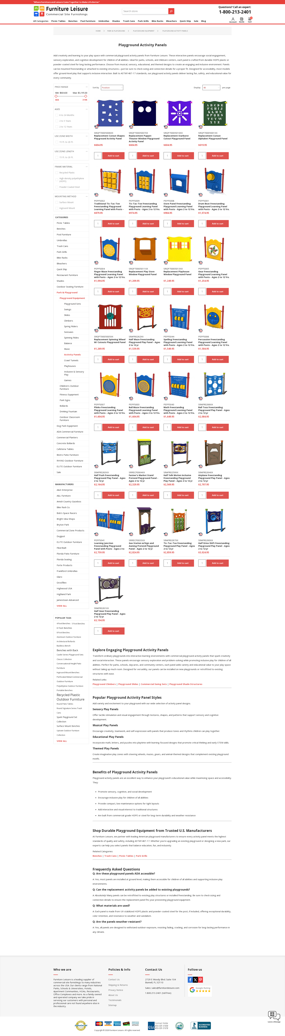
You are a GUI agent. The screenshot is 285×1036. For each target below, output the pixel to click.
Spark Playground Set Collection (67, 719)
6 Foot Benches (64, 628)
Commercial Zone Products (70, 530)
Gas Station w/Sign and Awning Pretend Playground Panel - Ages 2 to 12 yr (144, 546)
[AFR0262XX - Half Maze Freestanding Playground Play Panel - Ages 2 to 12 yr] (145, 317)
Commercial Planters (67, 437)
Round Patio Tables (65, 704)
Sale (59, 472)
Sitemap (112, 1005)
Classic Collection (64, 659)
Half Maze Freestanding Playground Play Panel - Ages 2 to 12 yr (144, 342)
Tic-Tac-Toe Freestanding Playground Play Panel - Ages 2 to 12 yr (179, 546)
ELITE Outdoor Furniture (69, 466)
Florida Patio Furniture (68, 553)
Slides (67, 314)
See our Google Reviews (199, 991)
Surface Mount (66, 202)
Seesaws (68, 331)
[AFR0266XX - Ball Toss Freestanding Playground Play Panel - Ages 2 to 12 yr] (214, 385)
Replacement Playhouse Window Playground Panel (177, 273)
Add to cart (113, 156)
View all (62, 605)
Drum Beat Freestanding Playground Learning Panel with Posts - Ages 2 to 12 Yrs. (213, 206)
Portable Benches (65, 690)
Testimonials (114, 1000)
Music (67, 348)
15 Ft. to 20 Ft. (66, 142)
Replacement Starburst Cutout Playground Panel (177, 137)
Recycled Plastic (67, 172)
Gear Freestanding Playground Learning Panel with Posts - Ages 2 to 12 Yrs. (213, 274)
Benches (61, 228)
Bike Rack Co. (63, 507)
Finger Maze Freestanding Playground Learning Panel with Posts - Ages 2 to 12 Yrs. (109, 274)
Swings (67, 309)
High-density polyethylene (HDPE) (71, 180)
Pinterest (200, 980)
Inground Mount (67, 208)
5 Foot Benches (78, 623)
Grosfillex (61, 582)
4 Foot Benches (63, 623)
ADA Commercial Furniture (70, 431)
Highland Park (64, 594)
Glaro (59, 576)
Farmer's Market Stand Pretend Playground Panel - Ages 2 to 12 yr (143, 478)
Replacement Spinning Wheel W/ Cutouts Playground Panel (110, 341)
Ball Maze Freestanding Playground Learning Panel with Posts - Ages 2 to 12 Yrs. (144, 410)
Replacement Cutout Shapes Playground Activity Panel (109, 137)
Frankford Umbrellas (67, 570)
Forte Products (64, 565)
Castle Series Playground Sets (70, 654)
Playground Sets (72, 303)
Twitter (195, 980)
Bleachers (62, 263)
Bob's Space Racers (67, 513)
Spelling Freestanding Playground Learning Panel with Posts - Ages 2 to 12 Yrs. (179, 342)
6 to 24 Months (66, 115)
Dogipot (61, 536)
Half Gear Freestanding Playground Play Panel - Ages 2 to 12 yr (109, 614)
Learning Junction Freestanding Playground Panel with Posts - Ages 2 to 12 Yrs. (109, 547)
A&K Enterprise (65, 489)
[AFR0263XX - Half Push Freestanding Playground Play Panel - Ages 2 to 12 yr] (110, 453)
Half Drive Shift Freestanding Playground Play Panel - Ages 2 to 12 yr (214, 546)
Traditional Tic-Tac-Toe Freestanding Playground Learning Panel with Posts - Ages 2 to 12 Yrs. (109, 207)
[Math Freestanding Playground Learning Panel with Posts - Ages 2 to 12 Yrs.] (179, 385)
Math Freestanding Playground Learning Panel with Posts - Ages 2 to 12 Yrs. (179, 410)
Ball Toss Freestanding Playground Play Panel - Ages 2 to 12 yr (214, 410)
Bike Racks (62, 257)
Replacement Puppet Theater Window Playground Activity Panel (144, 138)
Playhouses (70, 365)
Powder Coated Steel (69, 187)
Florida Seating (64, 559)
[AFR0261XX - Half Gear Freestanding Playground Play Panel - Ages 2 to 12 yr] (110, 588)
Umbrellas (62, 240)
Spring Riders (71, 326)
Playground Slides (128, 684)
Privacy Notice (115, 989)
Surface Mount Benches (68, 726)
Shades (60, 280)
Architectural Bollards (66, 641)
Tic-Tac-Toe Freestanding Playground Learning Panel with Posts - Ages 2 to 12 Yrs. (144, 206)
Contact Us (114, 979)
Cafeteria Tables (65, 449)
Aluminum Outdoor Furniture (69, 637)
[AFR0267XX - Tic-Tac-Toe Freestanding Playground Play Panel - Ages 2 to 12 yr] (179, 520)
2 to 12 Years (65, 126)
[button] (274, 1022)
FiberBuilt (61, 547)
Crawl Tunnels (71, 360)
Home (98, 31)
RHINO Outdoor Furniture (70, 460)
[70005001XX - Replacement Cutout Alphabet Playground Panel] (214, 113)
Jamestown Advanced (68, 599)
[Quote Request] (241, 20)
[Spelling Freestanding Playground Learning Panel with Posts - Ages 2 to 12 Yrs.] (179, 317)
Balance (68, 343)
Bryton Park (63, 524)
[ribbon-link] (96, 127)
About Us (113, 995)
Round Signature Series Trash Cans (69, 710)
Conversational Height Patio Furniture (69, 665)
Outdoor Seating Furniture (70, 286)
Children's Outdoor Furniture (69, 387)
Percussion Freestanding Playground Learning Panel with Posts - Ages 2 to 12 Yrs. (213, 342)
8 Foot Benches (63, 632)
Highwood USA (64, 588)
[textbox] (145, 11)
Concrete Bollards (66, 443)
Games (67, 380)
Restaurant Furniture (67, 275)
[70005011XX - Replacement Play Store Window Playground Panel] (145, 249)
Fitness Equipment (69, 394)
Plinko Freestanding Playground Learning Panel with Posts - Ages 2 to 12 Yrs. (109, 410)
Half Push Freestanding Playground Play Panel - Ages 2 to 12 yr (109, 478)
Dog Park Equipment (67, 425)
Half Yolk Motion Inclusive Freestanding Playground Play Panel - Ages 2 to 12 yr (178, 478)
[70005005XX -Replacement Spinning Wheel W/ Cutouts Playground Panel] (110, 317)
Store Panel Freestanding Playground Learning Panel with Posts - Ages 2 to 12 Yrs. (179, 206)
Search (171, 11)
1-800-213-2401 (235, 12)
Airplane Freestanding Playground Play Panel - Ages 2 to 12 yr (214, 478)
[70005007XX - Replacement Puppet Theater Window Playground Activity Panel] (145, 113)
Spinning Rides (71, 337)
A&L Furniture (64, 495)
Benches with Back (67, 650)
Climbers (68, 320)
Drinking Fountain (68, 411)
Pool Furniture (64, 234)
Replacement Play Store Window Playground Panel (143, 273)
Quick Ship (62, 269)
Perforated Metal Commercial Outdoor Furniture (70, 679)
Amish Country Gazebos (69, 501)
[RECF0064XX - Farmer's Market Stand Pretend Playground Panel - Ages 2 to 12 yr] (145, 453)
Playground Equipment (72, 298)
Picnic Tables (126, 855)
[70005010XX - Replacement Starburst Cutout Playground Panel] (179, 113)
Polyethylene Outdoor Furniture (70, 686)
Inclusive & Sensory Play (74, 373)
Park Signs (65, 400)
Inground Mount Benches (68, 672)
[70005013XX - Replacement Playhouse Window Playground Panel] (179, 249)
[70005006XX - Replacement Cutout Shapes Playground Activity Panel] (110, 113)
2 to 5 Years (65, 120)
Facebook (190, 980)
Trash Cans (62, 246)
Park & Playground (67, 292)
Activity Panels (72, 354)
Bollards (64, 405)
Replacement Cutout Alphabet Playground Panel (212, 137)
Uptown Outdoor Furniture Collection (68, 732)
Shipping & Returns (118, 984)
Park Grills (141, 855)
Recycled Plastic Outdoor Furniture (70, 697)
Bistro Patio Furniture (68, 454)
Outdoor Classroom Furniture (70, 419)
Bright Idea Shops (66, 518)
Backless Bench (64, 646)
